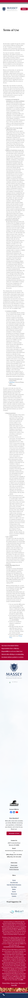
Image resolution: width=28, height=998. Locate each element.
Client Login (14, 865)
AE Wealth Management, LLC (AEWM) (15, 928)
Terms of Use (14, 983)
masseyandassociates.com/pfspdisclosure (13, 947)
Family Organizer (14, 869)
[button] (14, 833)
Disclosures (22, 983)
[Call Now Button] (4, 995)
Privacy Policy (6, 983)
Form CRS (14, 985)
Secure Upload (14, 867)
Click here (11, 382)
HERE (21, 980)
